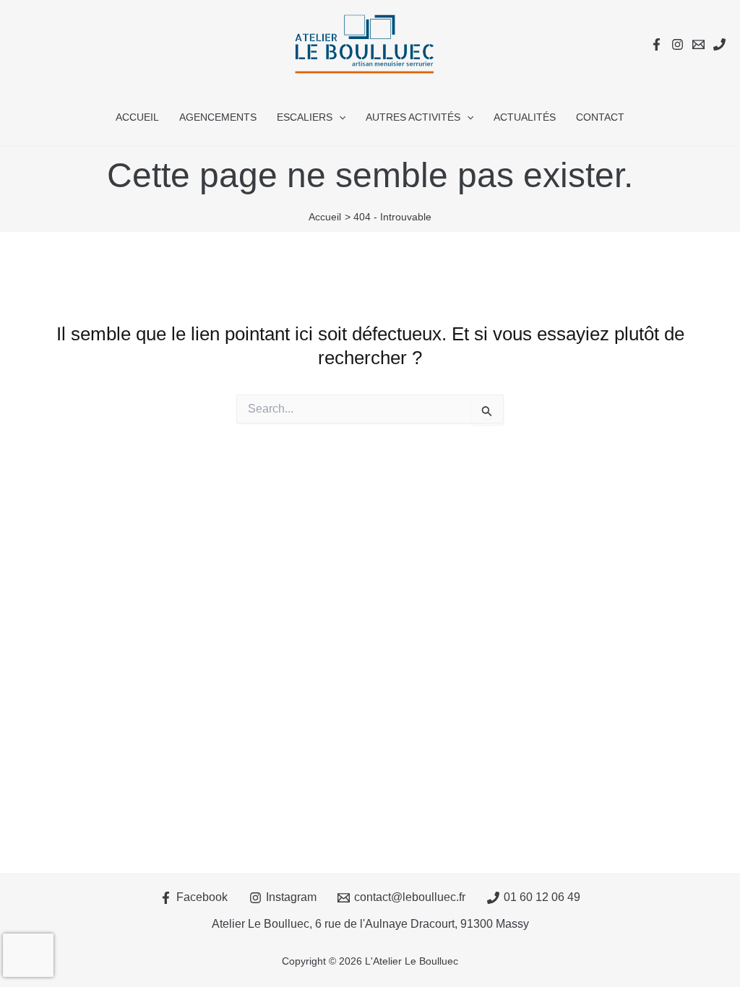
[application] (338, 117)
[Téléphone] (719, 44)
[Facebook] (656, 44)
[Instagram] (677, 44)
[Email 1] (698, 44)
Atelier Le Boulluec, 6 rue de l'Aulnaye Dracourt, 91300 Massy (370, 924)
